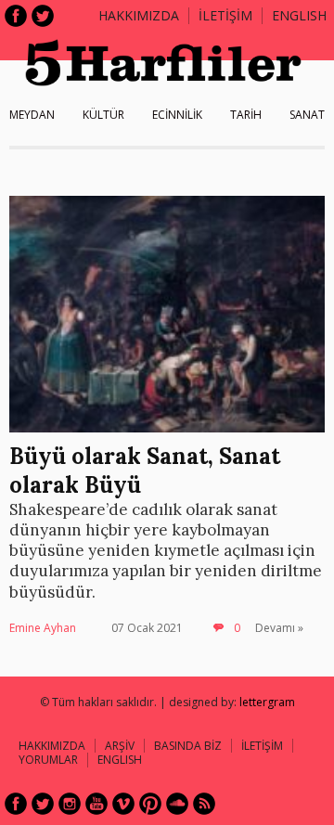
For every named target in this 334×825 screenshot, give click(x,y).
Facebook (16, 16)
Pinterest (150, 804)
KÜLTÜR (103, 114)
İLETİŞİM (225, 15)
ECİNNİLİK (177, 114)
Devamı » (279, 628)
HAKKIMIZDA (52, 746)
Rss (204, 804)
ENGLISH (299, 15)
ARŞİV (120, 746)
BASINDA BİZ (188, 746)
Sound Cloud (177, 804)
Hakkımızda (138, 15)
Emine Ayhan (42, 628)
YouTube (96, 804)
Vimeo (123, 804)
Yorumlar (48, 759)
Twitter (43, 16)
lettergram (267, 702)
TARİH (246, 114)
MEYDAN (32, 114)
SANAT (307, 114)
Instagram (69, 804)
